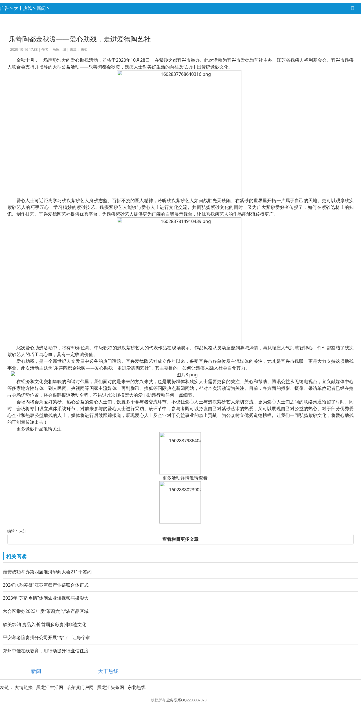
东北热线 (136, 687)
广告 (4, 8)
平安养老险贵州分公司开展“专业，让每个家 (46, 637)
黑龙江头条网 (110, 687)
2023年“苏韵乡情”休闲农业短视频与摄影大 (46, 598)
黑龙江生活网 (49, 687)
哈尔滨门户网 (80, 687)
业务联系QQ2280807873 (186, 700)
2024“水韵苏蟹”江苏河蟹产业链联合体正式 (46, 585)
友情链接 (24, 687)
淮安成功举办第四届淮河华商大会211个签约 (47, 572)
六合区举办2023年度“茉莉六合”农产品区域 (46, 611)
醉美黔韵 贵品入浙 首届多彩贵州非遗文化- (45, 624)
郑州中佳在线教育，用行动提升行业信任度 (46, 651)
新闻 (41, 8)
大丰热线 (23, 8)
